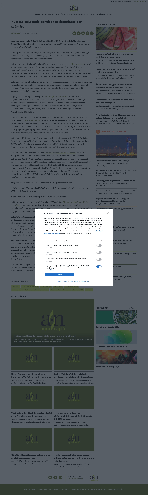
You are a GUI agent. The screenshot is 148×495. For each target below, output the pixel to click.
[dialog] (74, 247)
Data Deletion (62, 281)
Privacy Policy (85, 281)
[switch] (99, 245)
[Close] (109, 213)
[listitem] (74, 241)
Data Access (74, 281)
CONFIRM (59, 274)
